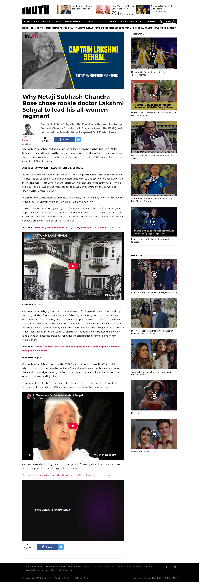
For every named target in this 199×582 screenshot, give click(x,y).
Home (27, 22)
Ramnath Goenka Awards (129, 566)
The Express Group (33, 566)
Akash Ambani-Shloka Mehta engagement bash (154, 292)
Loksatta (97, 566)
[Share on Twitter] (78, 139)
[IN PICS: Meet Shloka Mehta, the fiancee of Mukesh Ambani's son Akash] (154, 313)
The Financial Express (79, 566)
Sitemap (149, 566)
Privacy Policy (163, 578)
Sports (57, 22)
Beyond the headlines (132, 22)
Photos (151, 22)
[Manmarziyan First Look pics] (154, 395)
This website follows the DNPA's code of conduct (49, 570)
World (46, 22)
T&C (175, 578)
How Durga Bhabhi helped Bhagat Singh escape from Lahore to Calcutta (77, 227)
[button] (169, 21)
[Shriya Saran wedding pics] (154, 434)
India (36, 22)
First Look (136, 413)
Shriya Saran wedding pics (143, 451)
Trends (89, 22)
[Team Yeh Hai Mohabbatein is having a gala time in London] (154, 354)
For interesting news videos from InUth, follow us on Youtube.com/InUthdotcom (66, 475)
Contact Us (149, 578)
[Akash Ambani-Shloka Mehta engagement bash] (154, 274)
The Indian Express (55, 566)
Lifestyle (102, 22)
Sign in (167, 21)
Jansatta (108, 566)
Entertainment (73, 22)
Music (113, 22)
